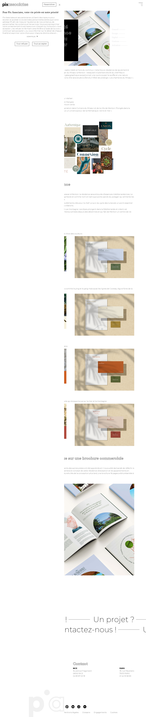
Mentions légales (71, 712)
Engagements (100, 712)
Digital (115, 38)
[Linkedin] (73, 707)
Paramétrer (49, 4)
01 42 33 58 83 (125, 676)
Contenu (115, 42)
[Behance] (85, 707)
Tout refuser (59, 5)
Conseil (115, 30)
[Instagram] (78, 707)
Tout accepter (40, 44)
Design (115, 34)
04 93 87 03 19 (79, 676)
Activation (116, 45)
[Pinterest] (67, 707)
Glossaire (86, 712)
